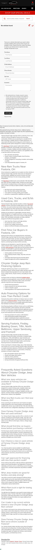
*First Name (7, 52)
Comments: (6, 82)
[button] (6, 8)
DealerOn (12, 541)
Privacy (20, 541)
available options (26, 277)
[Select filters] (29, 25)
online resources (10, 247)
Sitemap (16, 541)
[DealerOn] (5, 539)
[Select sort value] (32, 25)
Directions (16, 8)
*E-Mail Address (8, 64)
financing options (13, 300)
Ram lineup (6, 180)
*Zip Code (6, 76)
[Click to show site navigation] (32, 8)
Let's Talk (8, 113)
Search (28, 18)
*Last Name (7, 58)
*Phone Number (8, 70)
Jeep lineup (6, 146)
